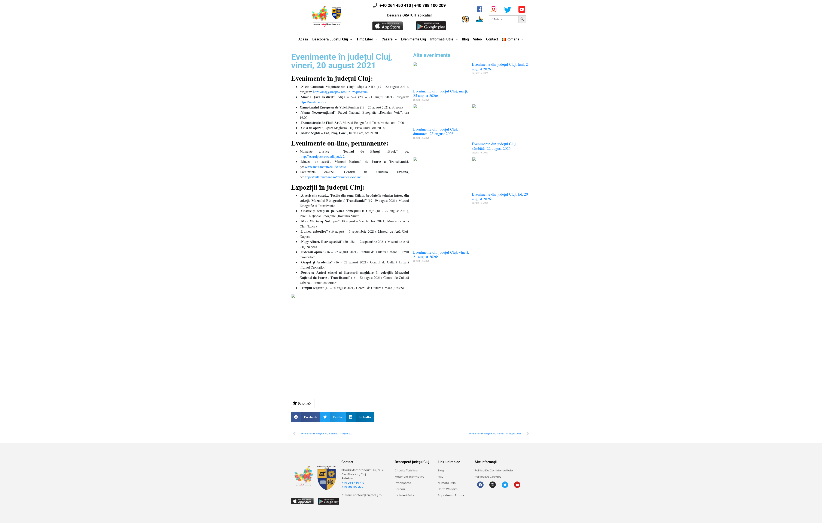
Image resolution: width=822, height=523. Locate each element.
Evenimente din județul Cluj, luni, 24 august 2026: (501, 66)
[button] (305, 417)
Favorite (304, 403)
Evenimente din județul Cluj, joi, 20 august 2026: (500, 196)
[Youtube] (517, 484)
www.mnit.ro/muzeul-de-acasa (325, 166)
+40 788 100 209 (430, 5)
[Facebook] (480, 484)
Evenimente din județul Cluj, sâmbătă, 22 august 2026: (494, 146)
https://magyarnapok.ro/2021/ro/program (340, 91)
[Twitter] (505, 484)
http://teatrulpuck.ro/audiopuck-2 (323, 156)
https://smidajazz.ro (313, 102)
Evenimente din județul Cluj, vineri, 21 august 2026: (441, 254)
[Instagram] (492, 484)
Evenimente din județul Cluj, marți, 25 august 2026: (440, 93)
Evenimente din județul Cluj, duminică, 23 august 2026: (435, 131)
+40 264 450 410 (395, 5)
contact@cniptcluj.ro (367, 495)
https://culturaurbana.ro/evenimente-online (333, 177)
